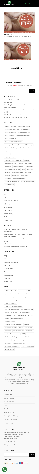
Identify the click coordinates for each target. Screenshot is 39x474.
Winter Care (8, 220)
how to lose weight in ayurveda (13, 160)
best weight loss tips (27, 145)
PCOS (23, 169)
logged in (16, 85)
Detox (14, 151)
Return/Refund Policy (11, 416)
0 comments (26, 36)
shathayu (9, 36)
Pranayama (30, 169)
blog (5, 194)
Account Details (9, 398)
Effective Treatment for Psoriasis (15, 115)
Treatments (8, 210)
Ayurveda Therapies (10, 132)
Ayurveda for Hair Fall (24, 126)
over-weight (28, 163)
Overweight (8, 166)
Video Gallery (8, 214)
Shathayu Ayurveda (17, 172)
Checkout (7, 409)
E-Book (6, 197)
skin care (7, 204)
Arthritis (7, 126)
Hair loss (7, 154)
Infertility (26, 160)
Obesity (21, 163)
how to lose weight (10, 157)
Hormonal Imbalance (11, 201)
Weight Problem (9, 184)
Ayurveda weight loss (24, 132)
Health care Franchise (17, 154)
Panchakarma (29, 166)
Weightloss (8, 178)
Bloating (7, 148)
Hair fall (30, 151)
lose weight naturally (11, 163)
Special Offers (16, 68)
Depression (8, 151)
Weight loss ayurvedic (19, 178)
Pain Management (18, 166)
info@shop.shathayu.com (12, 445)
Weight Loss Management (12, 181)
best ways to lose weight (12, 145)
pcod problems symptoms (12, 169)
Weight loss (24, 175)
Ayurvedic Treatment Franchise (13, 141)
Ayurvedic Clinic (9, 135)
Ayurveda (13, 126)
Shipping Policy (9, 412)
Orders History (9, 402)
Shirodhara (28, 172)
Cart (5, 405)
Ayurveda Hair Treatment (12, 129)
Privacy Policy (8, 423)
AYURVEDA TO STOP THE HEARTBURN (15, 118)
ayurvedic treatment (11, 138)
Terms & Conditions (10, 419)
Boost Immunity (25, 148)
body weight (14, 148)
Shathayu (7, 172)
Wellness (7, 217)
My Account (8, 395)
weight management (27, 181)
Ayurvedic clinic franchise (23, 135)
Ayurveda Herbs (25, 129)
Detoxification (22, 151)
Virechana (7, 175)
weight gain (15, 175)
